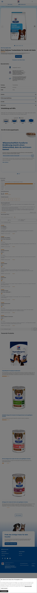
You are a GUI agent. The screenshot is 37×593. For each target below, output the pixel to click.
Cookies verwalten (4, 588)
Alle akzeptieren (4, 591)
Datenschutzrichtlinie (28, 586)
